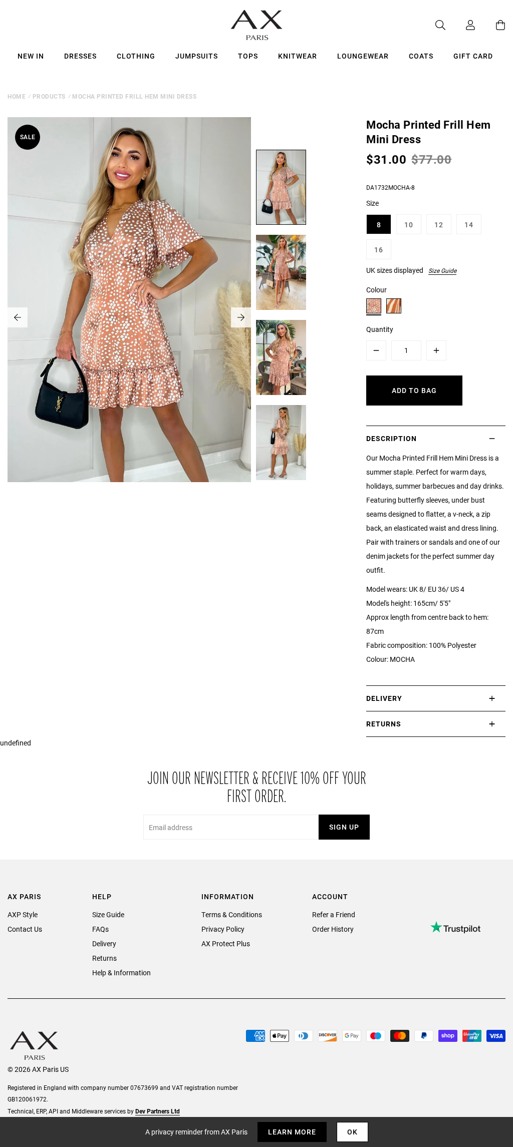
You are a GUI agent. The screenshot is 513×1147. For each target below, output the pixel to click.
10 (408, 224)
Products (49, 96)
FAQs (100, 929)
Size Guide (442, 270)
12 (438, 224)
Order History (333, 929)
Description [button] (391, 438)
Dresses (80, 56)
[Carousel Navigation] (129, 317)
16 (378, 249)
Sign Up (344, 827)
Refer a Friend (333, 914)
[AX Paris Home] (257, 25)
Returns (104, 958)
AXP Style (23, 914)
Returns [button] (383, 723)
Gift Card (473, 56)
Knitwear (297, 56)
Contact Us (25, 929)
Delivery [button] (384, 698)
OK (352, 1131)
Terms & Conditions (231, 914)
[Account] (460, 25)
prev (18, 317)
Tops (248, 56)
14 (468, 224)
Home (17, 96)
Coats (421, 56)
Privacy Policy (222, 929)
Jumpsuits (196, 56)
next (241, 317)
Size (372, 203)
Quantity (379, 329)
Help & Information (121, 972)
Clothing (136, 56)
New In (31, 56)
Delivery (104, 943)
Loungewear (363, 56)
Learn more (292, 1131)
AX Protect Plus (225, 943)
